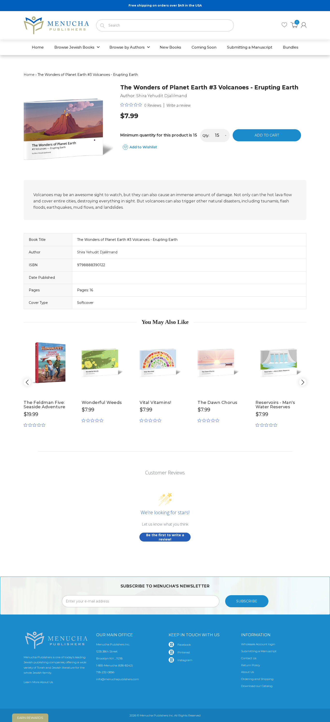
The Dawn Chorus (217, 402)
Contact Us (248, 658)
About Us (247, 672)
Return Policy (250, 665)
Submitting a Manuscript (259, 651)
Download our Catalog (257, 686)
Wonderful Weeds (102, 402)
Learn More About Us (38, 682)
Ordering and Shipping (257, 679)
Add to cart (267, 135)
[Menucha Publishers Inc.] (56, 24)
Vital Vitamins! (155, 402)
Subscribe (246, 601)
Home (29, 74)
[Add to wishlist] (70, 336)
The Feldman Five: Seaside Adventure (44, 404)
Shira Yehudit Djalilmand (161, 95)
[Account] (303, 25)
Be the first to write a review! (165, 537)
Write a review (178, 105)
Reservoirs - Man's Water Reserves (275, 404)
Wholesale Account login (258, 644)
